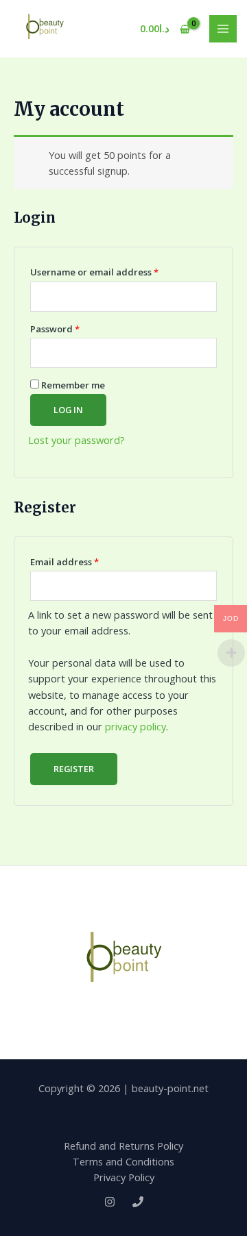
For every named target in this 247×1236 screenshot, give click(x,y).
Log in (68, 410)
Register (74, 769)
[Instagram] (109, 1201)
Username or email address (114, 270)
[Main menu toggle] (223, 28)
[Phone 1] (137, 1201)
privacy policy (135, 726)
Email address (84, 560)
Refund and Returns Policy (123, 1145)
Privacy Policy (123, 1177)
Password (75, 327)
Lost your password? (76, 440)
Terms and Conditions (123, 1161)
